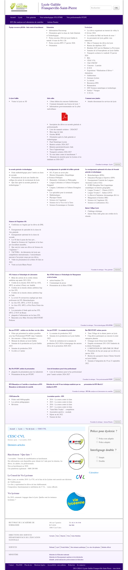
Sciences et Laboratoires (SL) (98, 202)
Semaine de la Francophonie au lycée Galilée (103, 50)
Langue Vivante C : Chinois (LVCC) (101, 190)
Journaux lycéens (93, 78)
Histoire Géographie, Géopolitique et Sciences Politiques (60, 176)
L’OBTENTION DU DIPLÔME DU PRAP (103, 348)
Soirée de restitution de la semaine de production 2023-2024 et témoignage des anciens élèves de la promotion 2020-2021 (64, 343)
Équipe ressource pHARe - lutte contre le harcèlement (26, 27)
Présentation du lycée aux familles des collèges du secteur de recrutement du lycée (24, 178)
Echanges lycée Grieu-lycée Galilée (100, 341)
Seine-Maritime (75, 536)
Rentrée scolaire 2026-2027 (59, 144)
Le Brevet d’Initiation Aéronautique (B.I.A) (103, 195)
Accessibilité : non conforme (57, 565)
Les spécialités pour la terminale (61, 192)
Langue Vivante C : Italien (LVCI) (100, 192)
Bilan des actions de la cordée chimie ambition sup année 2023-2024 (23, 279)
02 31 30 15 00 (76, 523)
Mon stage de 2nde (56, 132)
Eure (57, 536)
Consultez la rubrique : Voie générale (102, 270)
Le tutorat (90, 80)
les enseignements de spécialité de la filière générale (63, 169)
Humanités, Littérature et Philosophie (63, 180)
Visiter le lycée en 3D (19, 101)
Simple (101, 457)
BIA (88, 58)
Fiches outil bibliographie (21, 399)
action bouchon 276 (57, 280)
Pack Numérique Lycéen (58, 142)
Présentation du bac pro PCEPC (23, 374)
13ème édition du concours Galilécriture (64, 101)
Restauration (91, 85)
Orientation (50, 27)
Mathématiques (55, 195)
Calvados (52, 536)
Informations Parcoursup (57, 30)
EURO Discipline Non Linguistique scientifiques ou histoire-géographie (99, 186)
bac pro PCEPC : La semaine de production (61, 330)
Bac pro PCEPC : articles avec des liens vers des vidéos (26, 330)
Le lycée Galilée (13, 98)
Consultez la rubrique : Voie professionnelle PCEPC (98, 379)
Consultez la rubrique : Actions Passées (101, 422)
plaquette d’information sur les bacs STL (26, 315)
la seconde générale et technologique (20, 169)
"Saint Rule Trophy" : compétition (62, 409)
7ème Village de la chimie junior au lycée (102, 333)
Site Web (71, 525)
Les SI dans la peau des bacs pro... (24, 239)
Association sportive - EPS (55, 396)
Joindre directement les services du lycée (102, 101)
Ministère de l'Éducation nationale (59, 555)
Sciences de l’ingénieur (58, 200)
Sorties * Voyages (93, 90)
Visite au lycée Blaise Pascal (22, 264)
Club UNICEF (92, 63)
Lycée (20, 17)
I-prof (57, 547)
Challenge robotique (95, 211)
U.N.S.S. (90, 93)
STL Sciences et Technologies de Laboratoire (23, 275)
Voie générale (31, 17)
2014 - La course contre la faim (61, 399)
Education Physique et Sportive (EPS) (101, 177)
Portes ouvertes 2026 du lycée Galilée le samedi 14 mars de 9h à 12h (61, 39)
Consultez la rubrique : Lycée (104, 164)
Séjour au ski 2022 (56, 414)
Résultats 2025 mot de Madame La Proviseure (103, 48)
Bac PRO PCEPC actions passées (95, 330)
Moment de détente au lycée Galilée (24, 341)
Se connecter (81, 565)
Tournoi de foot (55, 417)
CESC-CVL (91, 60)
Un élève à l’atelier (18, 351)
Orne (68, 536)
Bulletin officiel (106, 547)
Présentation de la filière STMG (61, 285)
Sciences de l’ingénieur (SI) (98, 200)
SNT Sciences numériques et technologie (101, 88)
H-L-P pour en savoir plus (59, 172)
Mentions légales (39, 565)
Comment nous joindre (92, 98)
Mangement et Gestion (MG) (98, 197)
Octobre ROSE (55, 134)
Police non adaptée (106, 438)
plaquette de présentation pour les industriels (27, 372)
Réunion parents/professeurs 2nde (61, 147)
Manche (62, 536)
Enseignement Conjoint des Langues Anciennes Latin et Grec (99, 181)
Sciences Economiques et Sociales (62, 205)
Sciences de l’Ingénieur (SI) (17, 221)
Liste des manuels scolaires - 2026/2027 (64, 129)
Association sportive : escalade (60, 412)
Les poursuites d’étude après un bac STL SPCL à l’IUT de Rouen (24, 311)
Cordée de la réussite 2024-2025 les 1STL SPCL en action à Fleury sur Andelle (25, 284)
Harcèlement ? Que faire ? (20, 454)
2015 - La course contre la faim (61, 402)
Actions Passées (53, 22)
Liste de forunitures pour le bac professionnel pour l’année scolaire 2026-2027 (64, 373)
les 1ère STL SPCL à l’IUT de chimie (25, 302)
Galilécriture (91, 75)
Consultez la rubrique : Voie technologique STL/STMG (97, 325)
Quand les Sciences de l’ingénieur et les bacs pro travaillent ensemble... (26, 243)
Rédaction (71, 565)
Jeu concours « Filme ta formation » (24, 338)
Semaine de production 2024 (22, 348)
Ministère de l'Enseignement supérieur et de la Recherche (66, 557)
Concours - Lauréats (94, 65)
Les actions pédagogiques (20, 402)
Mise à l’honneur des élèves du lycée (100, 43)
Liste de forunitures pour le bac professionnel (61, 369)
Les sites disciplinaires (93, 547)
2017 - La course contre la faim (61, 407)
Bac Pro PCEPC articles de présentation (21, 369)
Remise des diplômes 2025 (96, 45)
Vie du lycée (88, 27)
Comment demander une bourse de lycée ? (65, 104)
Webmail (51, 547)
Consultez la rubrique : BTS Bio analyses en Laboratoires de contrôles (92, 391)
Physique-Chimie (56, 197)
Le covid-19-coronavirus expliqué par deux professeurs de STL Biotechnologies (25, 298)
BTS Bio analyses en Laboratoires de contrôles (27, 22)
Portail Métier (65, 547)
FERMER (117, 164)
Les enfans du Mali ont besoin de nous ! (101, 35)
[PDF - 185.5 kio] (65, 116)
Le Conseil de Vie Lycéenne (20, 475)
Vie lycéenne (13, 493)
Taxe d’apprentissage (57, 149)
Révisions (15, 404)
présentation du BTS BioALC (93, 384)
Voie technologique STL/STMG (51, 17)
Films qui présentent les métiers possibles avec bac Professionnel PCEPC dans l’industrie (25, 334)
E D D (89, 68)
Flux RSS (19, 565)
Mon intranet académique (78, 547)
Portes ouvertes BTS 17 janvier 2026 (62, 43)
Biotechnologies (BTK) (96, 175)
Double (102, 461)
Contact (11, 565)
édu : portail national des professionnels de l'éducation (66, 560)
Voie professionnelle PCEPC (77, 17)
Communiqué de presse (58, 283)
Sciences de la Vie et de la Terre (61, 202)
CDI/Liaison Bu (14, 396)
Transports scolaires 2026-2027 (61, 152)
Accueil (13, 17)
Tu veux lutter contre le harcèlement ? (63, 154)
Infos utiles (50, 98)
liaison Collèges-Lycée (92, 208)
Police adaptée (104, 442)
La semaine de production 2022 (61, 333)
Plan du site (28, 565)
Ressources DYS (92, 83)
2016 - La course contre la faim (61, 404)
